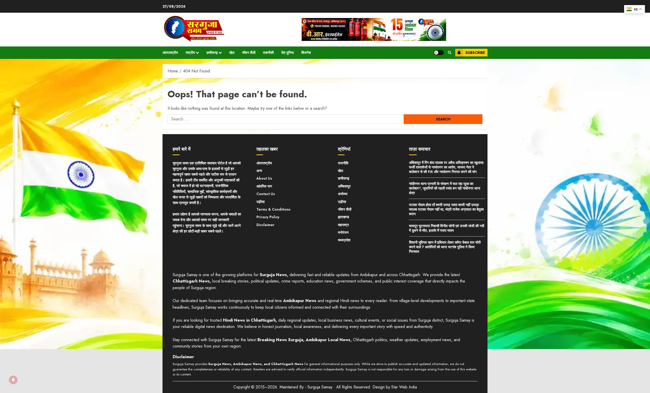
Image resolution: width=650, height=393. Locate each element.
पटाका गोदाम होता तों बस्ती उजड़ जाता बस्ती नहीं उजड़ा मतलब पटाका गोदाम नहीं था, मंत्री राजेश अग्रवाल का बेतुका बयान (446, 209)
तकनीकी (268, 52)
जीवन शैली (248, 52)
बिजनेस (306, 52)
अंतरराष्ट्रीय (170, 52)
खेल (231, 52)
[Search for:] (286, 119)
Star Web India (404, 387)
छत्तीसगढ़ (212, 52)
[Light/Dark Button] (439, 52)
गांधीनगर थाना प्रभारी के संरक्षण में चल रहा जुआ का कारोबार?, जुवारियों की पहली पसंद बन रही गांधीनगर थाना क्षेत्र (444, 188)
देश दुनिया (287, 52)
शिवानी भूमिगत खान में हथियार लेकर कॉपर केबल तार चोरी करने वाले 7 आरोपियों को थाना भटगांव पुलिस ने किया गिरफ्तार (445, 247)
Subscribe (475, 52)
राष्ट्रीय (190, 52)
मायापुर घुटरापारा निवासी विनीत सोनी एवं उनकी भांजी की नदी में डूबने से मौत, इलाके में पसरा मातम (446, 228)
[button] (449, 52)
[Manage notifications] (13, 380)
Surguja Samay (320, 387)
